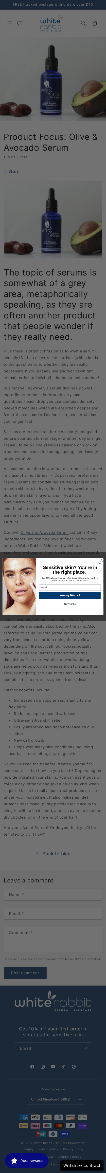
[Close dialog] (100, 561)
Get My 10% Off (70, 595)
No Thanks (70, 604)
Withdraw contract (82, 1165)
